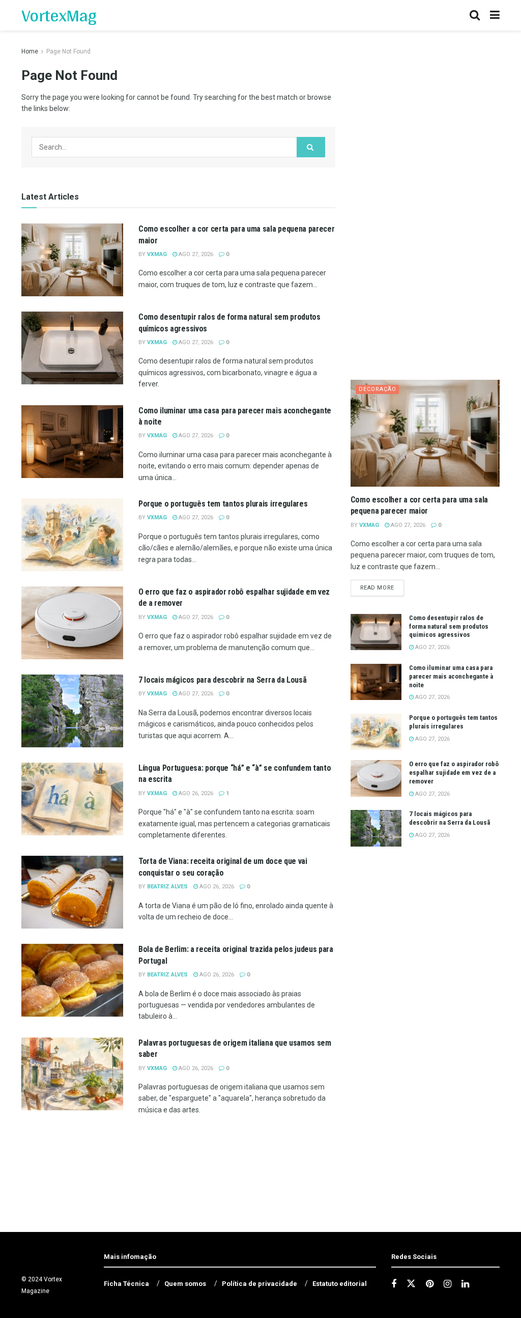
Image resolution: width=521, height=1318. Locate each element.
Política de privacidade (259, 1283)
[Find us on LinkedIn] (465, 1284)
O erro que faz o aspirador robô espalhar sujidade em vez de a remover (454, 772)
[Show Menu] (495, 15)
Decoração (377, 389)
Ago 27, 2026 (195, 254)
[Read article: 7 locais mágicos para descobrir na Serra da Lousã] (72, 711)
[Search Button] (475, 15)
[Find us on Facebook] (393, 1284)
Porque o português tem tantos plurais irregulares (222, 504)
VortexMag (58, 15)
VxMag (157, 254)
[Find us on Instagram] (447, 1284)
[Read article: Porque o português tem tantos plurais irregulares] (72, 534)
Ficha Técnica (126, 1283)
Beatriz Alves (167, 886)
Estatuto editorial (339, 1283)
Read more (382, 587)
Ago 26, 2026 (195, 793)
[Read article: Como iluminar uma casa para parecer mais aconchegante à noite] (72, 441)
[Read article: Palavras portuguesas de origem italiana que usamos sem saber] (72, 1073)
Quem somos (185, 1283)
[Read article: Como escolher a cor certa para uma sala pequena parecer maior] (72, 259)
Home (29, 51)
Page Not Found (68, 51)
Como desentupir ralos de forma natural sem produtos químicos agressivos (448, 626)
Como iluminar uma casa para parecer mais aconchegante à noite (451, 676)
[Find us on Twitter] (411, 1284)
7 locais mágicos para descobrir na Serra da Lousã (222, 680)
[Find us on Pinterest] (429, 1284)
